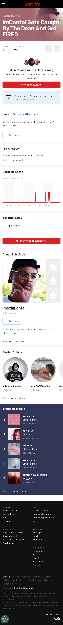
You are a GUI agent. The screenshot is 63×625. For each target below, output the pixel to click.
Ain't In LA (28, 430)
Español (26, 576)
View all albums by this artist (17, 160)
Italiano (48, 576)
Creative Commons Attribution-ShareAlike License (26, 605)
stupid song (29, 460)
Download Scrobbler (13, 532)
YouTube (37, 564)
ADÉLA (26, 434)
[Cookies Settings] (5, 619)
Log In (36, 535)
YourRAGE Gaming (41, 386)
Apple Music (14, 225)
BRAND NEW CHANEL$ (35, 474)
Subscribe (38, 539)
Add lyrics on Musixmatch (25, 114)
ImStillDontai (14, 307)
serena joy (28, 416)
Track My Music (40, 510)
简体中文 (16, 583)
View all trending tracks (14, 490)
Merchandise (9, 542)
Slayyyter (27, 478)
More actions (57, 48)
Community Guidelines (44, 517)
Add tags (14, 135)
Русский (37, 580)
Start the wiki (9, 125)
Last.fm (32, 4)
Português (25, 580)
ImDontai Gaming (12, 386)
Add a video (28, 99)
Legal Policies (23, 596)
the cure (27, 445)
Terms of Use (49, 593)
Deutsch (16, 576)
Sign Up (37, 532)
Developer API (10, 535)
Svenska (48, 580)
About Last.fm (10, 510)
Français (37, 576)
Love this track (48, 48)
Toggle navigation (4, 4)
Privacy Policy (9, 596)
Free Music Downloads (14, 539)
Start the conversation (33, 241)
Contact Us (8, 513)
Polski (15, 580)
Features (7, 520)
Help (35, 520)
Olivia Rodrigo (30, 419)
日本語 (6, 580)
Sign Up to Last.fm (31, 85)
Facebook (38, 550)
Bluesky (36, 557)
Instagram (38, 561)
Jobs (5, 517)
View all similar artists (14, 398)
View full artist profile (13, 341)
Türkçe (6, 583)
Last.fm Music (9, 599)
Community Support (43, 513)
